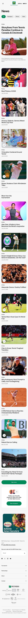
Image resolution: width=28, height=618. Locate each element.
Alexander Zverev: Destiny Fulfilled (13, 287)
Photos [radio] (17, 16)
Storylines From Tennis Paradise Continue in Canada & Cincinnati (13, 30)
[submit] (24, 553)
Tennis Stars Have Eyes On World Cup (13, 318)
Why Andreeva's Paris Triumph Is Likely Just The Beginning (13, 380)
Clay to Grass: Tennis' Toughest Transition (12, 349)
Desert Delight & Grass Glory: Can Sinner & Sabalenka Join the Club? (13, 257)
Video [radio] (23, 16)
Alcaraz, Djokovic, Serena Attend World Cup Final (12, 121)
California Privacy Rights (17, 611)
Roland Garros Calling (9, 442)
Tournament (4, 565)
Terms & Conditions (7, 609)
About (2, 576)
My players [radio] (9, 16)
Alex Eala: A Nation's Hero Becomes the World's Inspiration (12, 225)
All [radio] (3, 16)
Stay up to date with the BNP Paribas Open (11, 549)
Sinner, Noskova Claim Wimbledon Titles (13, 184)
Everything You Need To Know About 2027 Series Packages (12, 473)
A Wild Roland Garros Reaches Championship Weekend (12, 412)
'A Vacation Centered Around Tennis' (11, 153)
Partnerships (4, 570)
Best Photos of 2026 (8, 91)
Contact (3, 581)
